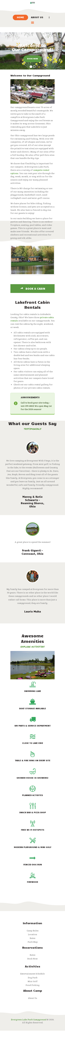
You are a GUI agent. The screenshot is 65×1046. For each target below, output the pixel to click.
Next (49, 260)
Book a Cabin (35, 288)
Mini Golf (33, 981)
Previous (16, 260)
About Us (32, 998)
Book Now (32, 958)
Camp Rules (32, 930)
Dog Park (32, 977)
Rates (32, 938)
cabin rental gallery (38, 384)
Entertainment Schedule (32, 973)
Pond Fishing (32, 985)
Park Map (33, 941)
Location (32, 934)
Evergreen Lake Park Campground (28, 1019)
